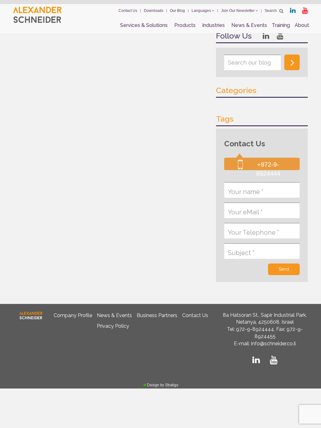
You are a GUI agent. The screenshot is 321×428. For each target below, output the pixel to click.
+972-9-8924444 (268, 169)
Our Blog (177, 10)
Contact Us (127, 10)
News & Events (249, 25)
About (302, 25)
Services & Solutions (144, 25)
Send (284, 269)
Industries (213, 25)
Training (281, 25)
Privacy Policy (113, 326)
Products (185, 25)
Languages (202, 10)
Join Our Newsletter (238, 10)
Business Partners (157, 315)
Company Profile (73, 315)
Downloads (153, 10)
